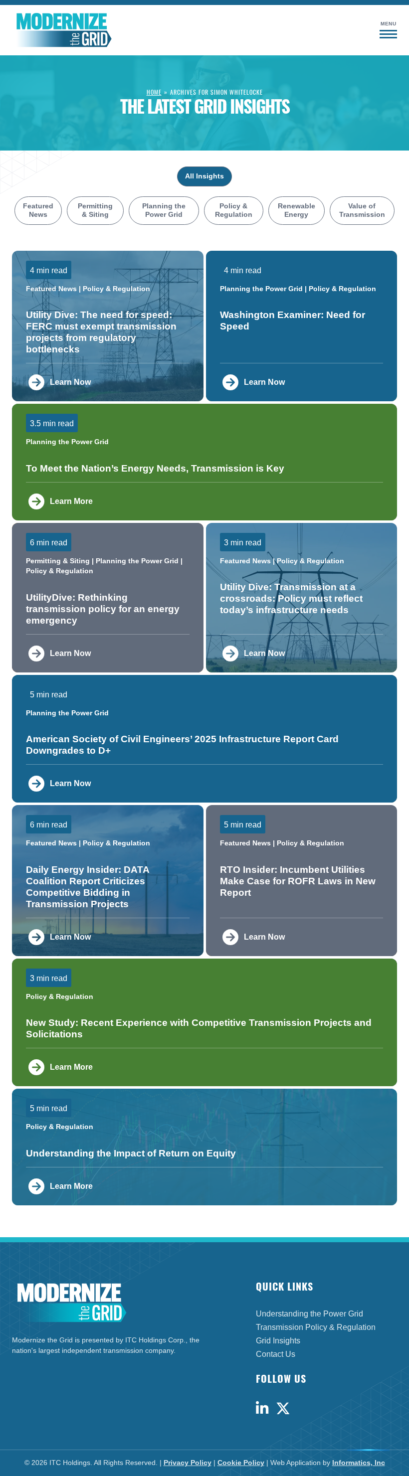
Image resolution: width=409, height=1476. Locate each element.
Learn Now (70, 382)
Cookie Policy (240, 1463)
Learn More (71, 501)
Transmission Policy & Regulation (316, 1327)
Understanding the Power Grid (309, 1314)
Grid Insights (278, 1340)
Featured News (38, 210)
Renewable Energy (296, 210)
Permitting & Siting (95, 210)
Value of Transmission (362, 210)
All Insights (204, 176)
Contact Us (275, 1354)
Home (154, 92)
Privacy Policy (187, 1463)
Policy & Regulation (233, 210)
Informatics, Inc (358, 1463)
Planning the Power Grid (164, 210)
